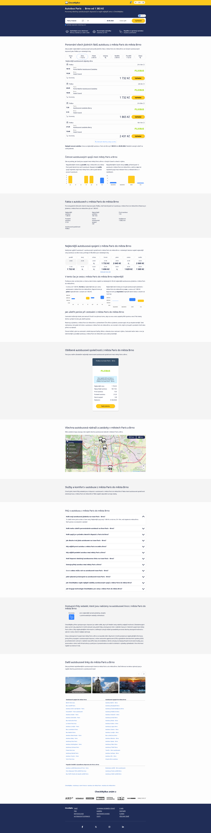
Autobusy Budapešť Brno (112, 705)
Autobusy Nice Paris (71, 741)
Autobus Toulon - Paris (72, 756)
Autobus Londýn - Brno (112, 732)
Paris (132, 437)
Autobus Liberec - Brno (112, 729)
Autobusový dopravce (82, 816)
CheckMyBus (68, 785)
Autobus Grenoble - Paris (73, 717)
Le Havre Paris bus (71, 723)
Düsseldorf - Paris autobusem (74, 711)
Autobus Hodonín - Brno (112, 714)
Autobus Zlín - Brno (111, 756)
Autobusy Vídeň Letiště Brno (113, 774)
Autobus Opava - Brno (112, 741)
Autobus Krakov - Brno (112, 723)
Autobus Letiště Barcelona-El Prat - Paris (77, 768)
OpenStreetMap (136, 471)
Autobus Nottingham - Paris (74, 744)
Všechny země (124, 816)
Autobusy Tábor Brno (111, 744)
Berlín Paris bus (70, 703)
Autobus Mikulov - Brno (112, 738)
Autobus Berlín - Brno (112, 703)
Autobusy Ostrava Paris (72, 747)
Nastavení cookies (103, 814)
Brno (141, 437)
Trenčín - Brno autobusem (113, 750)
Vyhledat (138, 78)
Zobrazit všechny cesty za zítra (106, 142)
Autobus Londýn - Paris (72, 726)
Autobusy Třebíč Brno (112, 747)
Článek (121, 814)
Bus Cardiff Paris (70, 705)
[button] (104, 440)
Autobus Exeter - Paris (72, 714)
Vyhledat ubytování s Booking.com (76, 25)
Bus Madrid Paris (70, 732)
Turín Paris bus (70, 759)
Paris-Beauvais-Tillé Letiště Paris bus (76, 771)
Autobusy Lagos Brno (112, 726)
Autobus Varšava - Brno (112, 753)
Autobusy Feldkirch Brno (112, 711)
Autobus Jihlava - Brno (112, 720)
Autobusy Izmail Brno (112, 717)
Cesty (98, 816)
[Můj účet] (130, 2)
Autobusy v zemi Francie (80, 785)
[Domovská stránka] (72, 2)
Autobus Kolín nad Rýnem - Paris (75, 708)
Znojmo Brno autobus (112, 759)
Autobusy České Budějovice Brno (115, 708)
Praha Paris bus (70, 750)
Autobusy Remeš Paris (72, 753)
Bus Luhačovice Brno (111, 735)
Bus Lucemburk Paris (72, 729)
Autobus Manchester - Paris (73, 735)
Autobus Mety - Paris (72, 738)
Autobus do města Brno (108, 785)
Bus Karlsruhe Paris (71, 720)
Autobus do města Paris (94, 785)
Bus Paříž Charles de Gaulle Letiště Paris (77, 774)
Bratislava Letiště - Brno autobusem (115, 768)
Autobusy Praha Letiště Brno (113, 771)
